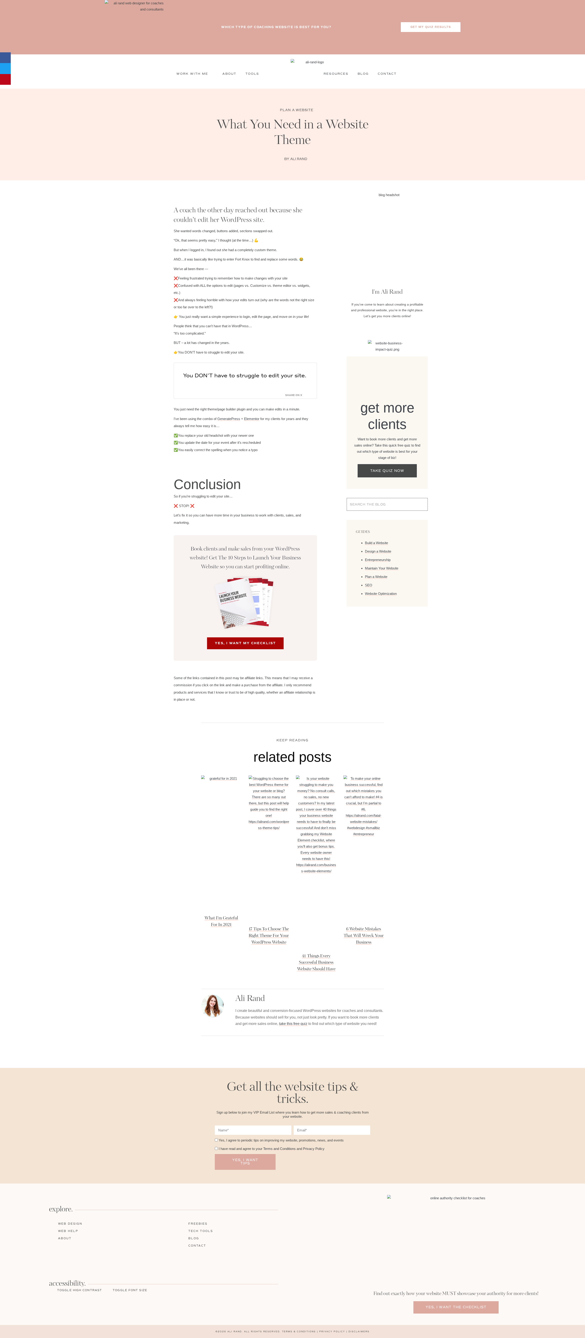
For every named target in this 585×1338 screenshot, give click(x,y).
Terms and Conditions (279, 1149)
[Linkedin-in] (391, 327)
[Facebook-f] (376, 327)
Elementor (251, 419)
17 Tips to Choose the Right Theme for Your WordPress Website (269, 936)
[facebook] (28, 1260)
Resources (336, 74)
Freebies (197, 1223)
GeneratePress (228, 419)
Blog (363, 74)
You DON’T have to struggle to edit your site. (244, 375)
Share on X (293, 395)
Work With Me (192, 74)
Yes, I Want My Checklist (245, 643)
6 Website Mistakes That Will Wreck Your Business (364, 936)
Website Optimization (381, 594)
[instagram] (37, 1260)
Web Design (70, 1223)
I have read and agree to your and (271, 1149)
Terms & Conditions (299, 1331)
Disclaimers (359, 1331)
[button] (5, 57)
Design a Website (378, 551)
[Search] (415, 504)
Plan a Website (296, 110)
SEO (368, 585)
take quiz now (387, 471)
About (229, 74)
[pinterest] (56, 1260)
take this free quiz (293, 1024)
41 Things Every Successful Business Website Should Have (316, 963)
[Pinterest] (399, 327)
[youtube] (65, 1260)
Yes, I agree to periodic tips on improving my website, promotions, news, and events (281, 1140)
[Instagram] (383, 327)
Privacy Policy (313, 1149)
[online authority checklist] (456, 1241)
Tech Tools (200, 1231)
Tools (252, 74)
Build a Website (376, 543)
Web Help (68, 1231)
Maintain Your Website (381, 568)
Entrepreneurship (378, 560)
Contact (387, 74)
